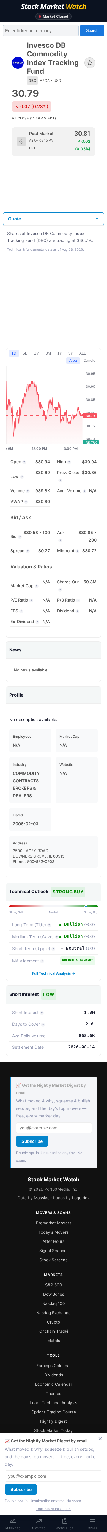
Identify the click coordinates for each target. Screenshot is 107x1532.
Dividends (53, 1374)
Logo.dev (81, 1197)
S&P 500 (53, 1285)
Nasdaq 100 (53, 1303)
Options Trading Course (53, 1412)
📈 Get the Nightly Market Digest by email (51, 1089)
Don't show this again (53, 1509)
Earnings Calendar (53, 1365)
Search (92, 30)
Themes (53, 1393)
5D (25, 353)
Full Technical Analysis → (53, 973)
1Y (59, 353)
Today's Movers (53, 1232)
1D (14, 353)
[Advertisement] (53, 189)
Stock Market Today (53, 1430)
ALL (82, 353)
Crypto (53, 1322)
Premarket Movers (53, 1222)
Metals (53, 1340)
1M (36, 353)
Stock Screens (53, 1260)
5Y (70, 353)
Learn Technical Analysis (53, 1402)
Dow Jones (53, 1294)
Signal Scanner (53, 1250)
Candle (89, 360)
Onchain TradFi (53, 1331)
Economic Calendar (53, 1384)
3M (48, 353)
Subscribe (32, 1141)
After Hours (53, 1241)
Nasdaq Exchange (53, 1312)
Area (73, 360)
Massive (42, 1197)
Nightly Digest (53, 1421)
